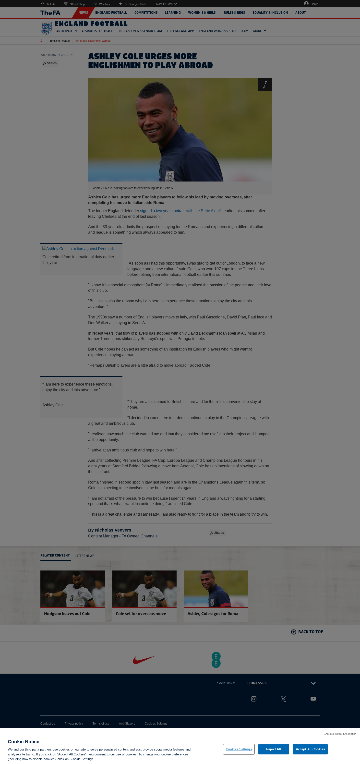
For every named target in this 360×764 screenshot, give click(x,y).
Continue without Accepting (340, 733)
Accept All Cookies (310, 749)
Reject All (273, 749)
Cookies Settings (239, 749)
